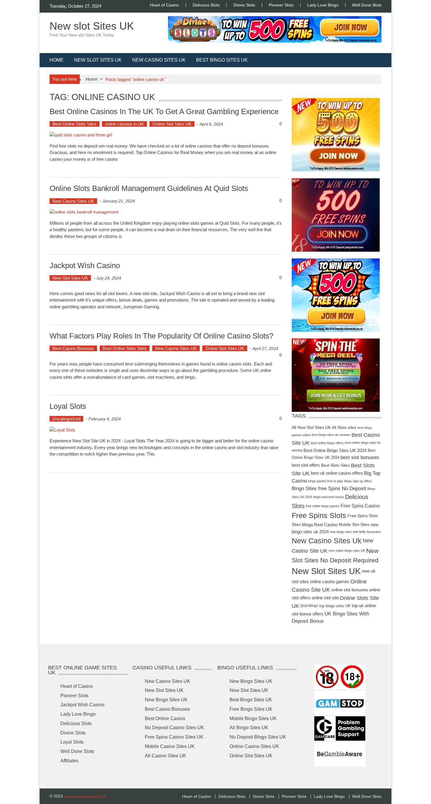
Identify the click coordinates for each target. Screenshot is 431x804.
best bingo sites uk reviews (331, 434)
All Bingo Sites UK (249, 727)
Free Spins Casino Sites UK (174, 736)
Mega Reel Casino (319, 524)
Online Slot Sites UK (171, 123)
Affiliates (69, 760)
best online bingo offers (327, 443)
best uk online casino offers (337, 472)
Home (57, 59)
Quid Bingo (309, 606)
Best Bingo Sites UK (222, 59)
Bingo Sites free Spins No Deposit (329, 488)
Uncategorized (66, 418)
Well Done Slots (366, 5)
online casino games (329, 581)
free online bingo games (323, 506)
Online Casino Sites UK (254, 746)
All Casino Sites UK (165, 755)
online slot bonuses (349, 589)
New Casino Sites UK (159, 59)
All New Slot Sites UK (311, 427)
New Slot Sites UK (98, 59)
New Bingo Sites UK (166, 699)
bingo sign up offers (358, 481)
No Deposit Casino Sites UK (174, 727)
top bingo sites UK (335, 606)
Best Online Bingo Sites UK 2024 (334, 450)
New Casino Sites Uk (327, 540)
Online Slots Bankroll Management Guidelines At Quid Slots (149, 188)
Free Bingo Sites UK (251, 709)
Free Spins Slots (319, 515)
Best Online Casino (165, 718)
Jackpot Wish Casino (85, 265)
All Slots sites (344, 427)
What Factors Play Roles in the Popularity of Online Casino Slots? (161, 335)
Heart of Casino (164, 5)
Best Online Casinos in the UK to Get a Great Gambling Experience (164, 111)
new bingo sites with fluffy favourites (355, 532)
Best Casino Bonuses (73, 348)
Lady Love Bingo (322, 5)
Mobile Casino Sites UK (170, 746)
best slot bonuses (359, 457)
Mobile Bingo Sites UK (253, 718)
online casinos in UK (124, 123)
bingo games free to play (325, 481)
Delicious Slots (206, 5)
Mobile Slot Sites (354, 524)
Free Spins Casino (360, 505)
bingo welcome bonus (328, 497)
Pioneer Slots (281, 5)
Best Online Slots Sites (74, 123)
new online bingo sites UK (347, 550)
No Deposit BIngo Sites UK (258, 736)
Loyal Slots (68, 406)
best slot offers (306, 465)
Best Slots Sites (335, 465)
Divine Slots (244, 5)
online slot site (325, 597)
